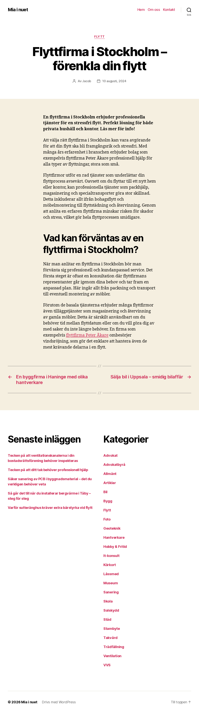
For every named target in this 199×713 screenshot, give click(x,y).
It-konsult (111, 556)
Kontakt (169, 10)
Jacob (86, 81)
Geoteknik (111, 528)
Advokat (110, 455)
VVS (107, 665)
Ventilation (112, 656)
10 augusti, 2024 (114, 81)
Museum (110, 583)
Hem (141, 10)
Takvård (110, 638)
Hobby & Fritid (115, 547)
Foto (107, 519)
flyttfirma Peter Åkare (87, 335)
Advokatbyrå (114, 465)
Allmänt (109, 474)
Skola (108, 601)
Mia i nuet (18, 9)
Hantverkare (114, 537)
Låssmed (111, 574)
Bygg (107, 501)
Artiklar (109, 483)
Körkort (109, 565)
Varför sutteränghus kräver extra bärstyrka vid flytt (50, 508)
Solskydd (111, 610)
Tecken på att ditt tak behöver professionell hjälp (48, 470)
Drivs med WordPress (59, 702)
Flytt (99, 36)
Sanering (111, 592)
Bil (105, 492)
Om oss (154, 10)
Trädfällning (113, 647)
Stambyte (111, 629)
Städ (107, 619)
